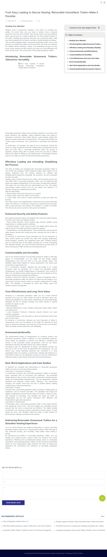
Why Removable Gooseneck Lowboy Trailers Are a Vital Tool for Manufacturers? (28, 526)
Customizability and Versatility (81, 55)
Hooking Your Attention (77, 40)
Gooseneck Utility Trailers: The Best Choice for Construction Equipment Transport (28, 530)
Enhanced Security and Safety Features (83, 51)
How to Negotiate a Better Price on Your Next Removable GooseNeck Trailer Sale (16, 521)
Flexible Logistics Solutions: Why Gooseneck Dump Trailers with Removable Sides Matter (80, 521)
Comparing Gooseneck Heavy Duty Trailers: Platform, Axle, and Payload (80, 530)
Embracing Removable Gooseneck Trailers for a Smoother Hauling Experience (86, 69)
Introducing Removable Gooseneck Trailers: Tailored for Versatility (85, 44)
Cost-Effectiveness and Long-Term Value (84, 58)
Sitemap (69, 553)
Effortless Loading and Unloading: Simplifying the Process (86, 47)
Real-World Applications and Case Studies (85, 65)
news (102, 516)
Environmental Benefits (77, 62)
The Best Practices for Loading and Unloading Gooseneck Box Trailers (80, 526)
